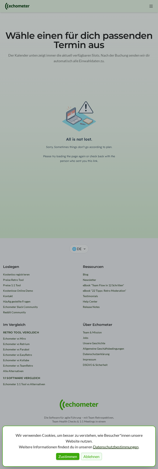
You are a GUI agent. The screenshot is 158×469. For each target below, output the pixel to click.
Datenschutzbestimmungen (116, 446)
